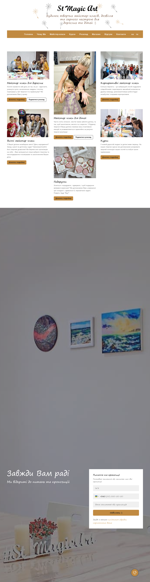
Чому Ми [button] (41, 34)
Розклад (83, 34)
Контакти (121, 34)
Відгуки (108, 34)
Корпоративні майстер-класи (120, 83)
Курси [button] (72, 34)
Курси (104, 141)
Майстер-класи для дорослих (25, 83)
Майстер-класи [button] (57, 34)
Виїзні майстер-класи (20, 141)
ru (137, 34)
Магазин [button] (96, 34)
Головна (28, 34)
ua (132, 34)
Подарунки (60, 182)
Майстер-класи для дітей (70, 118)
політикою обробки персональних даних (110, 521)
